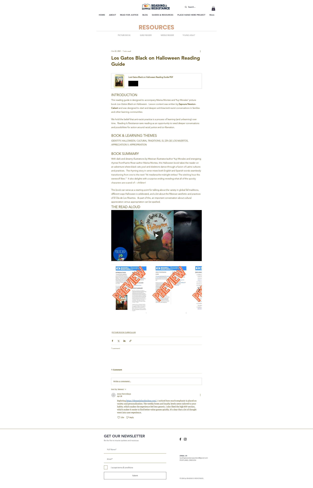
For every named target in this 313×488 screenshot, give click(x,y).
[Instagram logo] (185, 439)
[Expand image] (131, 289)
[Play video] (156, 235)
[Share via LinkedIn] (124, 341)
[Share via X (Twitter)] (118, 341)
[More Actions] (200, 395)
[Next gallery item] (198, 290)
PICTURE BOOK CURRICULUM (124, 332)
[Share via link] (130, 341)
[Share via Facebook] (112, 341)
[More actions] (200, 51)
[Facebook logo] (180, 439)
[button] (213, 8)
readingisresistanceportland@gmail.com (194, 458)
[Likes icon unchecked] (118, 417)
